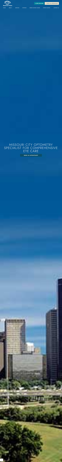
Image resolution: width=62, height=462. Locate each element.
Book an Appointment (31, 155)
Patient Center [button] (46, 7)
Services (17, 7)
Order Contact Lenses (35, 7)
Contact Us (56, 7)
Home (4, 7)
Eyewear (24, 7)
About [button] (10, 7)
